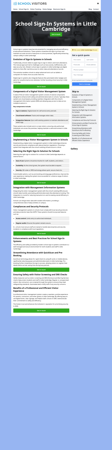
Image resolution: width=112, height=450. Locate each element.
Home (15, 9)
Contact (96, 9)
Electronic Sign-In (59, 9)
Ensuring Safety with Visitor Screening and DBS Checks (81, 134)
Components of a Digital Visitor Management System (82, 101)
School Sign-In (24, 9)
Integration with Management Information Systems (82, 116)
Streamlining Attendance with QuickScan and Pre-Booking (82, 129)
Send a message (84, 84)
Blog (90, 9)
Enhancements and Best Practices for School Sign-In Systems (84, 124)
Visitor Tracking (35, 9)
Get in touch (56, 34)
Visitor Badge (47, 9)
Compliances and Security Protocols (84, 120)
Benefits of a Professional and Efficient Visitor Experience (82, 139)
